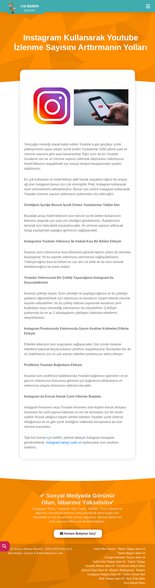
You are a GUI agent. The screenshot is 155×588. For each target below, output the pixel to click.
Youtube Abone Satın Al (99, 565)
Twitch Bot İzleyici (104, 548)
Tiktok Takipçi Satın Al (131, 548)
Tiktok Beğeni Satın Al (131, 553)
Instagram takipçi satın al (63, 442)
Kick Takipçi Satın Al (111, 578)
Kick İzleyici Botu (134, 582)
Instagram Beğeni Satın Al (103, 574)
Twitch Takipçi (136, 561)
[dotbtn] (150, 4)
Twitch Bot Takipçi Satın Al (109, 561)
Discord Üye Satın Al (94, 570)
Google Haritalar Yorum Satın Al (125, 557)
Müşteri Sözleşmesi (121, 570)
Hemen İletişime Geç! (79, 533)
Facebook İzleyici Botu (130, 565)
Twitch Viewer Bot (134, 574)
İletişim (140, 570)
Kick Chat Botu (135, 578)
